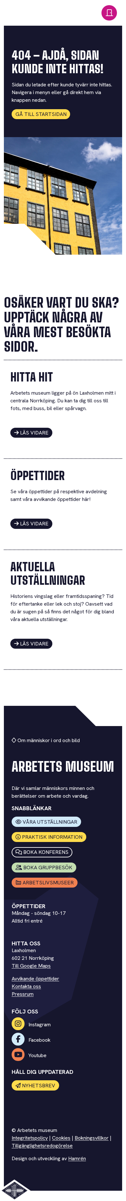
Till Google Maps (31, 965)
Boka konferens (45, 852)
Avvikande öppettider (35, 978)
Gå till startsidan (41, 114)
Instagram (39, 1024)
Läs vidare (34, 432)
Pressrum (23, 994)
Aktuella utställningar (47, 573)
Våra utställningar (50, 822)
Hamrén (77, 1158)
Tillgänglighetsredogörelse (42, 1145)
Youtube (37, 1055)
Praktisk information (52, 837)
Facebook (38, 1040)
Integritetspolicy (30, 1138)
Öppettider (37, 476)
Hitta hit (31, 377)
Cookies (61, 1138)
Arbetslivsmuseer (48, 882)
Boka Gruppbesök (47, 867)
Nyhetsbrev (38, 1085)
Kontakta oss (26, 986)
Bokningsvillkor (92, 1138)
